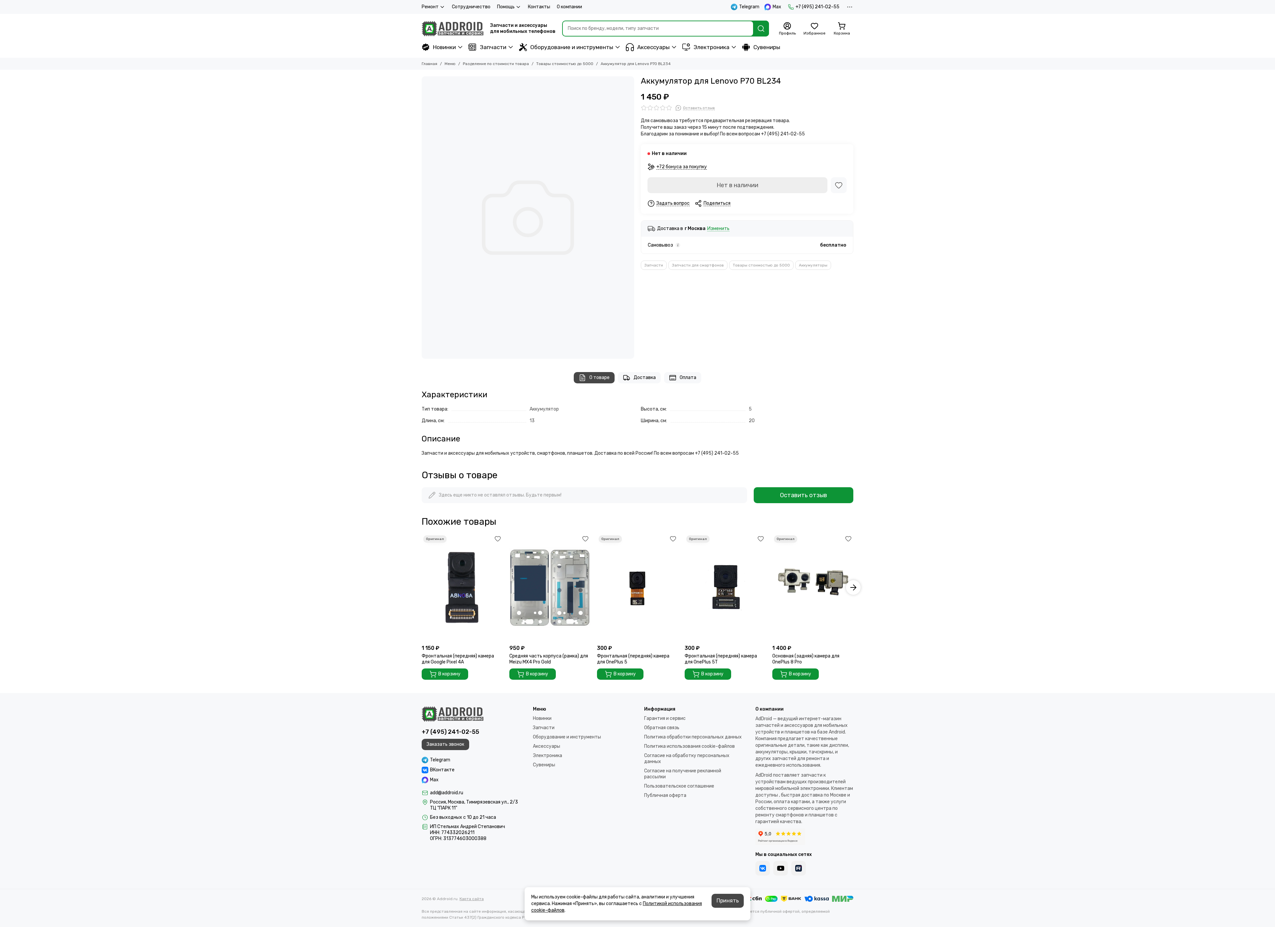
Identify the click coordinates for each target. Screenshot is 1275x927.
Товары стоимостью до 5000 (564, 63)
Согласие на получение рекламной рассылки (682, 774)
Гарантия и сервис (665, 718)
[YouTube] (780, 868)
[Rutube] (798, 868)
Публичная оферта (665, 795)
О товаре (599, 377)
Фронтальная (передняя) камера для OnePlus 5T (721, 659)
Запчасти (493, 47)
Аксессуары (653, 47)
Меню (450, 63)
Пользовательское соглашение (679, 786)
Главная (429, 63)
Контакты (539, 7)
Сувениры (766, 47)
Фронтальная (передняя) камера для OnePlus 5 (633, 659)
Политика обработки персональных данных (693, 737)
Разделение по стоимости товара (496, 63)
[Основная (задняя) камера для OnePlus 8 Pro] (812, 588)
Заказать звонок (445, 744)
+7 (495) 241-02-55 (817, 7)
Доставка (645, 377)
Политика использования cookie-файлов (689, 746)
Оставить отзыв (803, 495)
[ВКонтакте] (762, 868)
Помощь (506, 7)
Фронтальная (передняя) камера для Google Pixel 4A (458, 659)
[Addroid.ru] (452, 28)
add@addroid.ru (446, 793)
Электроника (711, 47)
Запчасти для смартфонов (698, 265)
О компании (569, 7)
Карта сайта (472, 898)
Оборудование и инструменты (571, 47)
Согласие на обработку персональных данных (686, 758)
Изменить (718, 228)
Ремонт (430, 7)
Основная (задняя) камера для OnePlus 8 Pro (805, 659)
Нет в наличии (737, 185)
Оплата (688, 377)
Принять (728, 900)
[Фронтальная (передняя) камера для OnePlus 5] (637, 588)
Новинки (444, 47)
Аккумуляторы (813, 265)
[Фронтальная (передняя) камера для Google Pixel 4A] (462, 588)
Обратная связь (661, 728)
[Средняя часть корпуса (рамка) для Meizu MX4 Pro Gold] (549, 588)
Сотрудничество (471, 7)
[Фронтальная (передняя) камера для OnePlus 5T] (725, 588)
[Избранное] (839, 185)
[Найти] (761, 29)
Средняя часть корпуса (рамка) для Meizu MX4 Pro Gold (548, 659)
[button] (421, 587)
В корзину (449, 674)
